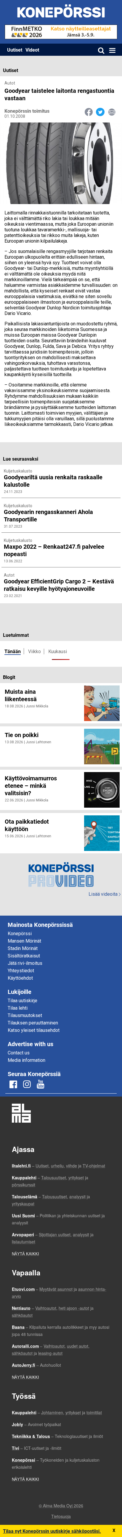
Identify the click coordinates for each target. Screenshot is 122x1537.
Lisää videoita (105, 894)
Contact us (19, 1053)
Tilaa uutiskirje (22, 1000)
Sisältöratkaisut (24, 956)
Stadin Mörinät (23, 948)
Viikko (34, 651)
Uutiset (14, 50)
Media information (26, 1060)
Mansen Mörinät (24, 941)
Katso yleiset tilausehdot (34, 1030)
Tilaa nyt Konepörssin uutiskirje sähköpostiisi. (52, 1531)
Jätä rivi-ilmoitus (25, 963)
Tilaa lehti (18, 1008)
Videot (32, 50)
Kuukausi (57, 651)
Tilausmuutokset (25, 1015)
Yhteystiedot (21, 970)
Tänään (12, 651)
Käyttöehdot (20, 978)
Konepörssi (20, 933)
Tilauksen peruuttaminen (33, 1023)
